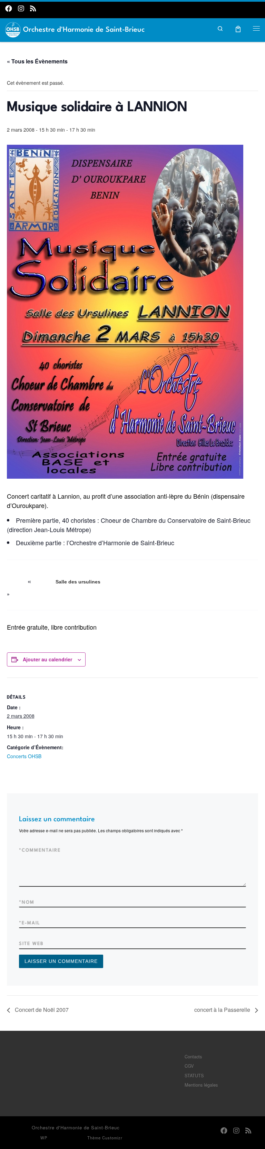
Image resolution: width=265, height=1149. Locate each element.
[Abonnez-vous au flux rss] (33, 8)
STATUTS (194, 1075)
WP (43, 1137)
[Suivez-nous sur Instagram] (21, 8)
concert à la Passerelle (223, 1010)
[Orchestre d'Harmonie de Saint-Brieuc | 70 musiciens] (13, 28)
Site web (31, 944)
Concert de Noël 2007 (41, 1010)
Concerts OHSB (24, 756)
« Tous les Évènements (37, 61)
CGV (189, 1065)
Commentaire (40, 850)
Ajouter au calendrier (47, 659)
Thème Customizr (104, 1137)
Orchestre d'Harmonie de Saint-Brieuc (76, 1127)
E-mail (29, 923)
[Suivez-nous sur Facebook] (8, 8)
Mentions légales (201, 1084)
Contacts (193, 1056)
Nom (27, 902)
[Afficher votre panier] (238, 28)
